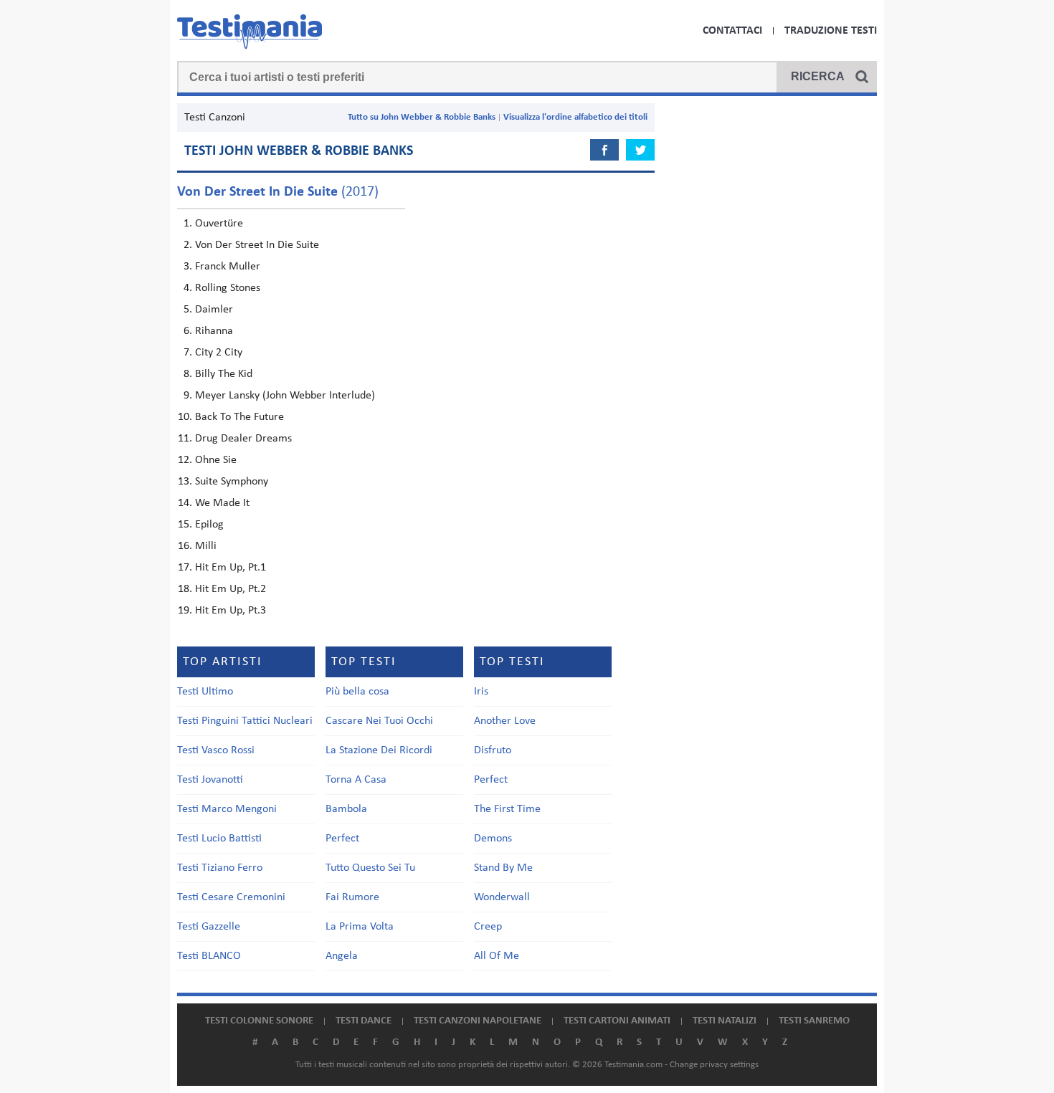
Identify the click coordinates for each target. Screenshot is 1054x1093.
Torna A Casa (356, 780)
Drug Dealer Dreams (243, 438)
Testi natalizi (724, 1021)
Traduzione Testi (830, 31)
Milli (206, 546)
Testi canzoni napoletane (477, 1021)
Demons (493, 838)
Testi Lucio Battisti (219, 838)
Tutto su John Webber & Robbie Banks (421, 117)
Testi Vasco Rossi (216, 750)
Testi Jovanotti (210, 780)
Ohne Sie (216, 460)
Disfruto (492, 750)
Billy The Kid (223, 374)
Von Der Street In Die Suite (257, 245)
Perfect (342, 838)
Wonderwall (502, 897)
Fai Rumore (352, 897)
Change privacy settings (714, 1064)
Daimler (214, 309)
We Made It (222, 503)
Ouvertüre (219, 223)
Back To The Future (239, 417)
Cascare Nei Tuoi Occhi (379, 721)
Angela (342, 956)
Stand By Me (503, 868)
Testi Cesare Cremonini (231, 897)
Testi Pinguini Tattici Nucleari (245, 721)
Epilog (209, 524)
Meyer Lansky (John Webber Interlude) (285, 395)
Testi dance (363, 1021)
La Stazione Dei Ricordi (379, 750)
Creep (488, 926)
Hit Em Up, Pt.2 (230, 589)
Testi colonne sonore (259, 1021)
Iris (481, 691)
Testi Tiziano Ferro (219, 868)
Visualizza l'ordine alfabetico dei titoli (575, 117)
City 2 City (218, 352)
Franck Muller (227, 266)
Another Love (505, 721)
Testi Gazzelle (208, 926)
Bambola (346, 809)
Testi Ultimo (205, 691)
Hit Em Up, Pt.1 (230, 567)
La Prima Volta (360, 926)
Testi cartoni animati (617, 1021)
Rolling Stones (227, 288)
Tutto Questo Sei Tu (370, 868)
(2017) (278, 192)
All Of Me (496, 956)
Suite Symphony (231, 481)
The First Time (507, 809)
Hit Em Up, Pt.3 (230, 610)
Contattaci (732, 31)
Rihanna (214, 331)
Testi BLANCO (209, 956)
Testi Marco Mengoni (227, 809)
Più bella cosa (357, 691)
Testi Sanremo (814, 1021)
